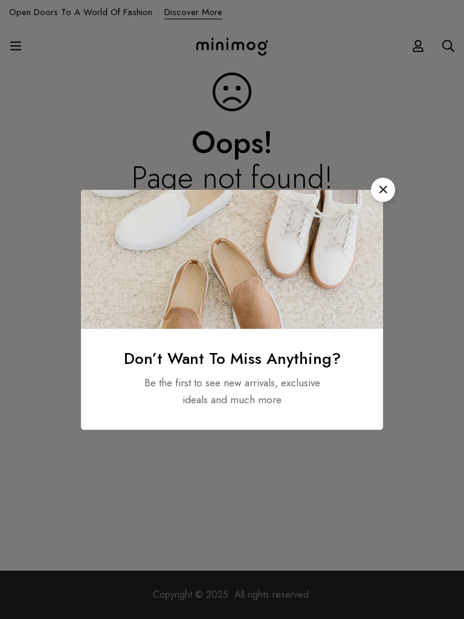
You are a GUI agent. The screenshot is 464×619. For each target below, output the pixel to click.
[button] (383, 190)
